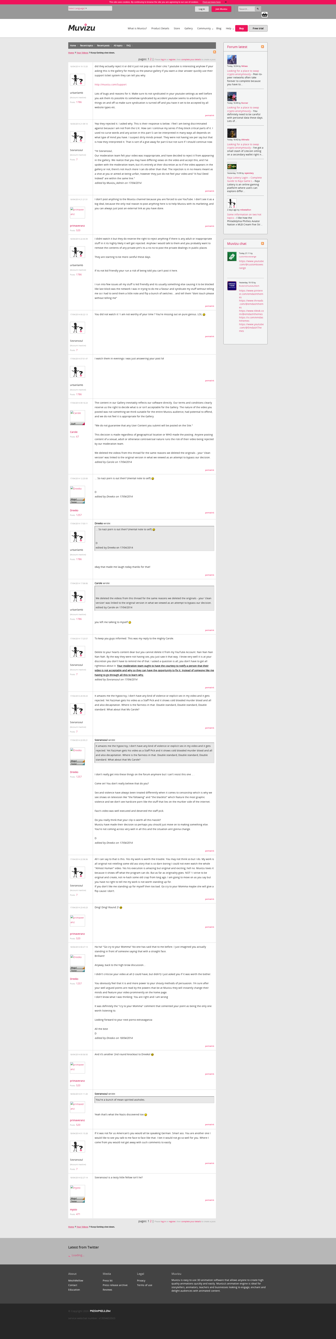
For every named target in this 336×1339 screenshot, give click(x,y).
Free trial (258, 28)
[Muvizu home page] (81, 26)
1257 (79, 515)
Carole (74, 432)
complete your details (191, 59)
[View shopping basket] (265, 14)
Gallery (188, 28)
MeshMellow (75, 1280)
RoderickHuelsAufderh (249, 286)
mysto (73, 1209)
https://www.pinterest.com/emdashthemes (251, 294)
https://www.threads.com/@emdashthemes (251, 304)
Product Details (160, 28)
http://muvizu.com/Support (111, 84)
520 (78, 230)
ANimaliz (245, 139)
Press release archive (115, 1285)
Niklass (244, 66)
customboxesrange (247, 256)
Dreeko (74, 510)
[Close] (226, 2)
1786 (79, 102)
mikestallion (245, 210)
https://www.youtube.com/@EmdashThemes (251, 328)
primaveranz (77, 225)
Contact (72, 1285)
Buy (241, 28)
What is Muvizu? (137, 28)
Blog (218, 28)
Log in (202, 9)
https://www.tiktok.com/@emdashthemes (251, 312)
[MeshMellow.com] (99, 1311)
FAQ (129, 45)
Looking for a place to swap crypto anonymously (243, 72)
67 (77, 436)
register (172, 59)
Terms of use (144, 1285)
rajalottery (249, 173)
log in (163, 59)
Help (228, 28)
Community (204, 28)
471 (78, 1214)
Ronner (244, 103)
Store (177, 28)
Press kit (108, 1280)
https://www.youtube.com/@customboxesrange (251, 264)
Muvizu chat (236, 243)
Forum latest (237, 47)
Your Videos (82, 53)
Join (221, 9)
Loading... (77, 1255)
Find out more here (212, 2)
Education (74, 1289)
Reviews (107, 1289)
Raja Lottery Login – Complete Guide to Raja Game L (244, 179)
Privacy (141, 1280)
